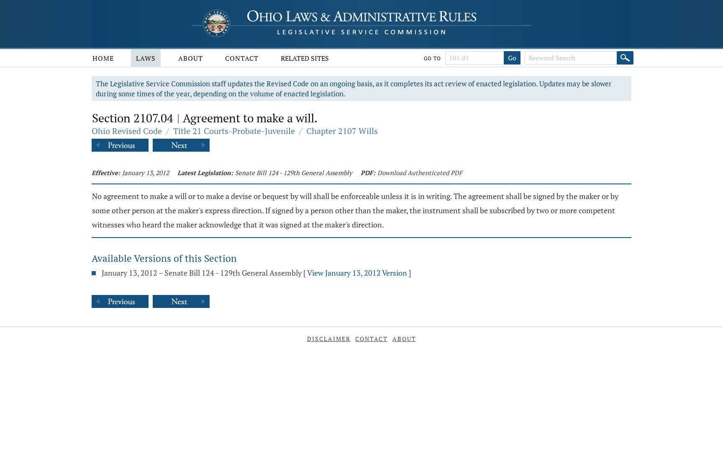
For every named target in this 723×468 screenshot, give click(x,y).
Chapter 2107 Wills (342, 131)
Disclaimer (329, 339)
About (190, 58)
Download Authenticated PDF (419, 172)
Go (512, 57)
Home (103, 58)
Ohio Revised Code (127, 131)
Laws (146, 58)
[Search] (625, 58)
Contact (242, 58)
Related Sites (305, 58)
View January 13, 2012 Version (357, 273)
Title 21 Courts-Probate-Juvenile (234, 131)
